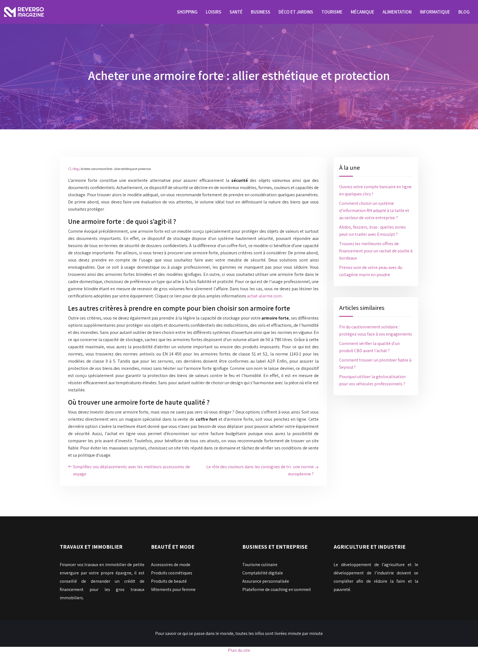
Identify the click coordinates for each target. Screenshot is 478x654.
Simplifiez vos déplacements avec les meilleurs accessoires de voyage (131, 470)
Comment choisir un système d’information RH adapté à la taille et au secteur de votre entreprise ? (374, 210)
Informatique (435, 12)
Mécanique (362, 12)
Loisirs (213, 12)
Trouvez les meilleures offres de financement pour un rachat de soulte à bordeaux (375, 251)
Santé (236, 12)
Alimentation (397, 12)
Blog (464, 12)
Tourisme (331, 12)
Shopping (187, 12)
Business (260, 12)
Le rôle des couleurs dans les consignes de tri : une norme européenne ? (260, 470)
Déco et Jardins (296, 12)
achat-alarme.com (264, 296)
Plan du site (239, 650)
